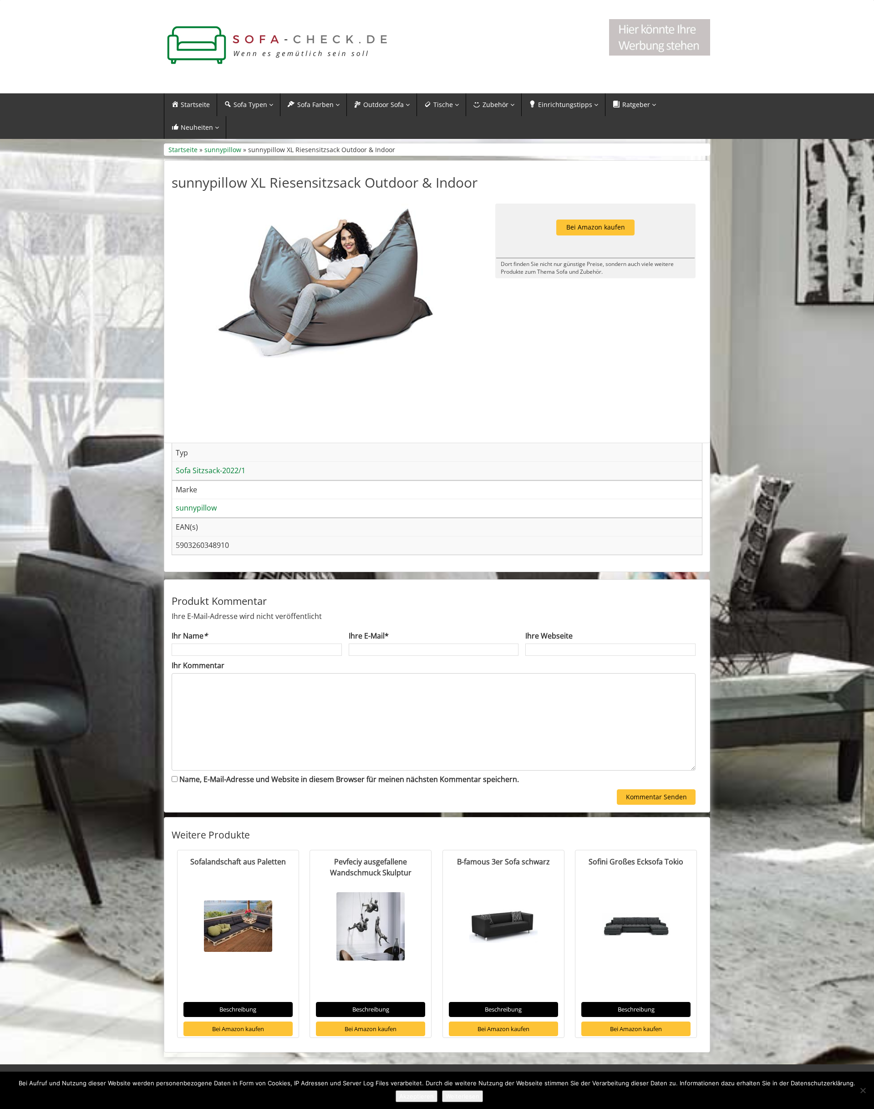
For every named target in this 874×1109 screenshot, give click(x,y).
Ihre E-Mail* (369, 636)
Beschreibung (237, 1009)
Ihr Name (190, 636)
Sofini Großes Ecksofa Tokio (636, 862)
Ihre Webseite (549, 636)
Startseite (183, 149)
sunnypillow (222, 149)
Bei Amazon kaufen (238, 1029)
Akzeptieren (416, 1096)
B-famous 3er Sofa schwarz (503, 862)
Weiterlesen (462, 1096)
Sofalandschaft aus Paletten (238, 862)
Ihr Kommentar (198, 665)
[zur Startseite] (277, 45)
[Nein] (862, 1090)
